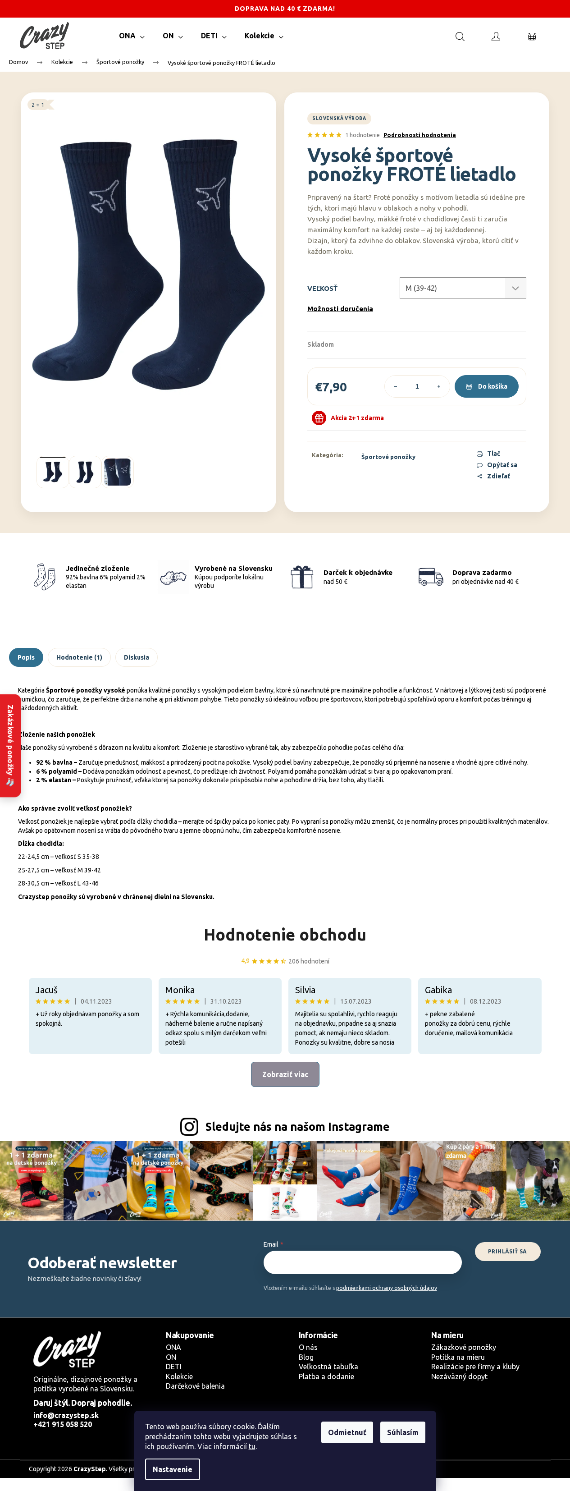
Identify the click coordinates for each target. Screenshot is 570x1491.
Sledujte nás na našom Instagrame (297, 1126)
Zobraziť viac (285, 1074)
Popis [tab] (26, 657)
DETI (174, 1367)
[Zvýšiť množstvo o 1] (439, 386)
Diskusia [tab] (136, 657)
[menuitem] (132, 36)
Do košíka (492, 386)
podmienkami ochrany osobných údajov (386, 1288)
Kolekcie (179, 1376)
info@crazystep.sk (66, 1415)
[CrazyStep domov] (67, 1349)
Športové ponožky (388, 457)
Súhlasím (403, 1432)
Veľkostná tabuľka (328, 1367)
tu (252, 1446)
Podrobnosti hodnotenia (419, 135)
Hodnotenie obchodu (285, 934)
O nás (308, 1347)
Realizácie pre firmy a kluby (475, 1367)
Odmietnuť (347, 1432)
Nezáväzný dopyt (459, 1376)
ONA (173, 1347)
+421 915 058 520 (62, 1424)
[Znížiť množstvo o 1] (395, 386)
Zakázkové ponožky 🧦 (10, 745)
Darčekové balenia (195, 1386)
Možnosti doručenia (340, 308)
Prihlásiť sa (507, 1251)
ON (171, 1357)
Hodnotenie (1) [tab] (79, 657)
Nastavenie (172, 1469)
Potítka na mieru (458, 1357)
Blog (306, 1357)
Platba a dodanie (326, 1376)
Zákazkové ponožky (463, 1347)
